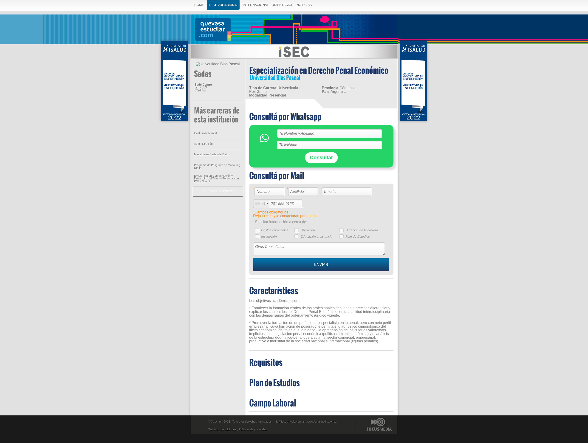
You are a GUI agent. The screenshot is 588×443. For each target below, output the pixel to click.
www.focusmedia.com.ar (322, 421)
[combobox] (261, 204)
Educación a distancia (316, 236)
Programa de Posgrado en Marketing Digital (217, 167)
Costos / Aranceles (274, 230)
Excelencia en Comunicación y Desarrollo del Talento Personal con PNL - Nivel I (216, 178)
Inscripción (269, 236)
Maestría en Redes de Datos (212, 154)
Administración (203, 143)
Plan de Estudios (357, 236)
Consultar (321, 157)
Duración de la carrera (361, 230)
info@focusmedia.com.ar (289, 421)
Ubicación (308, 230)
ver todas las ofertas (218, 191)
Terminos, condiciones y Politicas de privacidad (237, 429)
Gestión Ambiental (205, 133)
